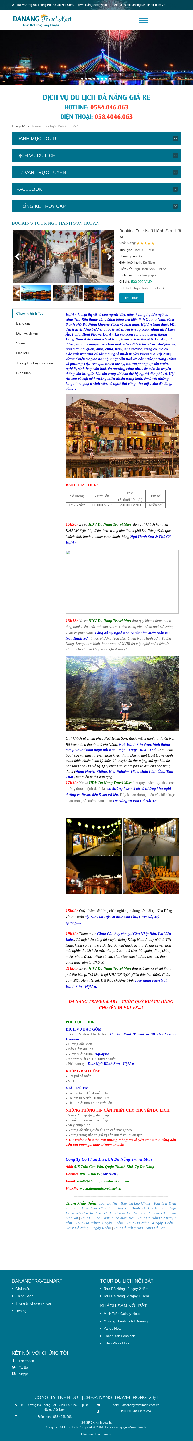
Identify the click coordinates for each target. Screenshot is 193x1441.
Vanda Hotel (113, 1328)
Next (107, 256)
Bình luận (23, 373)
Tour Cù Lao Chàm (135, 1203)
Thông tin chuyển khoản (34, 363)
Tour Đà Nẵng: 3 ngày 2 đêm (99, 1223)
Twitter (15, 1367)
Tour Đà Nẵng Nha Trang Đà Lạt (139, 1228)
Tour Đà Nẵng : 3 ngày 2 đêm (126, 1289)
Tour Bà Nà (108, 1203)
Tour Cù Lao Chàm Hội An (117, 1213)
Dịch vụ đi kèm (27, 333)
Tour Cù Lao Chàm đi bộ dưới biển (108, 1218)
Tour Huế (81, 1208)
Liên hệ (20, 1311)
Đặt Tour (131, 298)
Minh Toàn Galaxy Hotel (122, 1314)
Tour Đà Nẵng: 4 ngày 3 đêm (150, 1223)
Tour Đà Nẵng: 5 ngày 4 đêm (89, 1228)
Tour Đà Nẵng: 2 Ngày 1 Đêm (126, 1296)
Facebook (15, 1360)
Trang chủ (18, 126)
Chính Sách (24, 1296)
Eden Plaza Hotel (117, 1343)
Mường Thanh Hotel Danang (126, 1321)
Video (20, 343)
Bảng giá (23, 323)
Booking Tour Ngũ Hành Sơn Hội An (150, 233)
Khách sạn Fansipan (119, 1336)
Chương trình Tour (30, 313)
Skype (15, 1373)
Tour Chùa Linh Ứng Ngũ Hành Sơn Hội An (125, 1208)
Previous (19, 256)
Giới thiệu (22, 1289)
